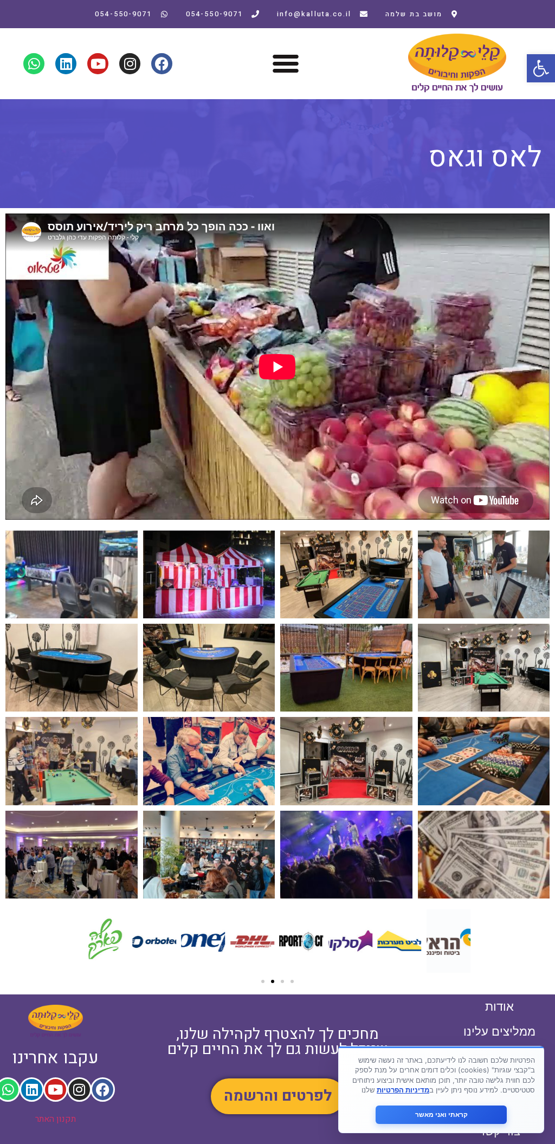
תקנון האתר (55, 1119)
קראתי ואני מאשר (441, 1114)
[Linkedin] (66, 63)
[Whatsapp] (34, 63)
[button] (541, 68)
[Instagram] (130, 63)
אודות (499, 1006)
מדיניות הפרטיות (403, 1089)
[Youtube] (98, 63)
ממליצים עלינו (499, 1031)
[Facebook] (162, 63)
